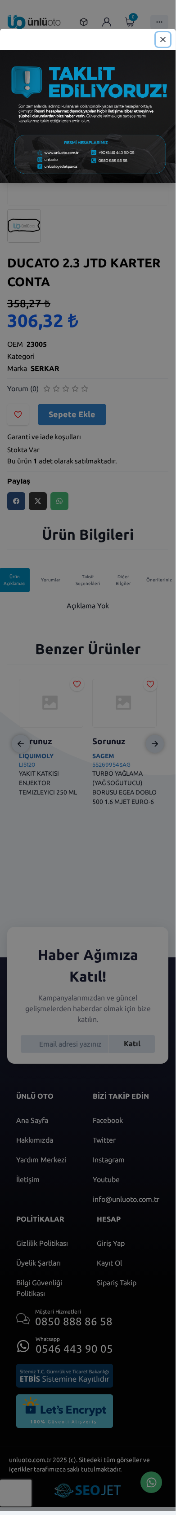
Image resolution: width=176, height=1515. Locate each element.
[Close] (163, 39)
